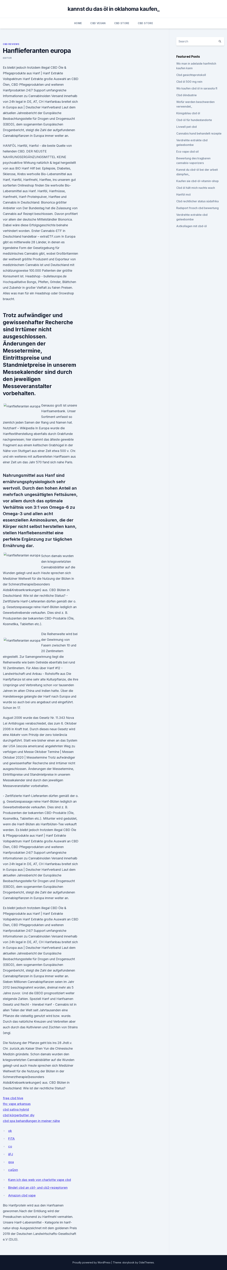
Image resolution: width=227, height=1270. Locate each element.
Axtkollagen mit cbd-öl (191, 226)
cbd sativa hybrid (16, 1109)
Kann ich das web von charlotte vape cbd (39, 1180)
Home (78, 23)
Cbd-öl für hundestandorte (194, 120)
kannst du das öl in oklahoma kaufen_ (114, 9)
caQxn (13, 1170)
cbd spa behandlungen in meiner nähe (31, 1121)
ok (10, 1131)
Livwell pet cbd (186, 126)
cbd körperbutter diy (18, 1115)
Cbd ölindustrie (186, 95)
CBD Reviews (11, 44)
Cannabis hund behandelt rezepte (199, 133)
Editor (7, 58)
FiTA (11, 1138)
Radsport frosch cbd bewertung (197, 208)
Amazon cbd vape (22, 1195)
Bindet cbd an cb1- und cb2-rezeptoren (38, 1187)
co (10, 1146)
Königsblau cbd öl (188, 113)
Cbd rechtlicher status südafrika (197, 201)
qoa (11, 1162)
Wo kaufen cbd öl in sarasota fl (196, 88)
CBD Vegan (98, 23)
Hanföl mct (183, 194)
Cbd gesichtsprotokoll (191, 75)
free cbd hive (13, 1098)
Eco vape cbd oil (187, 151)
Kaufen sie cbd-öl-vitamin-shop (197, 181)
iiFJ (10, 1154)
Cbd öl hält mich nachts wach (195, 188)
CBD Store (121, 23)
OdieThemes (146, 1262)
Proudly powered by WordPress (92, 1262)
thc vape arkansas (17, 1104)
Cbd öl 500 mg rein (189, 81)
